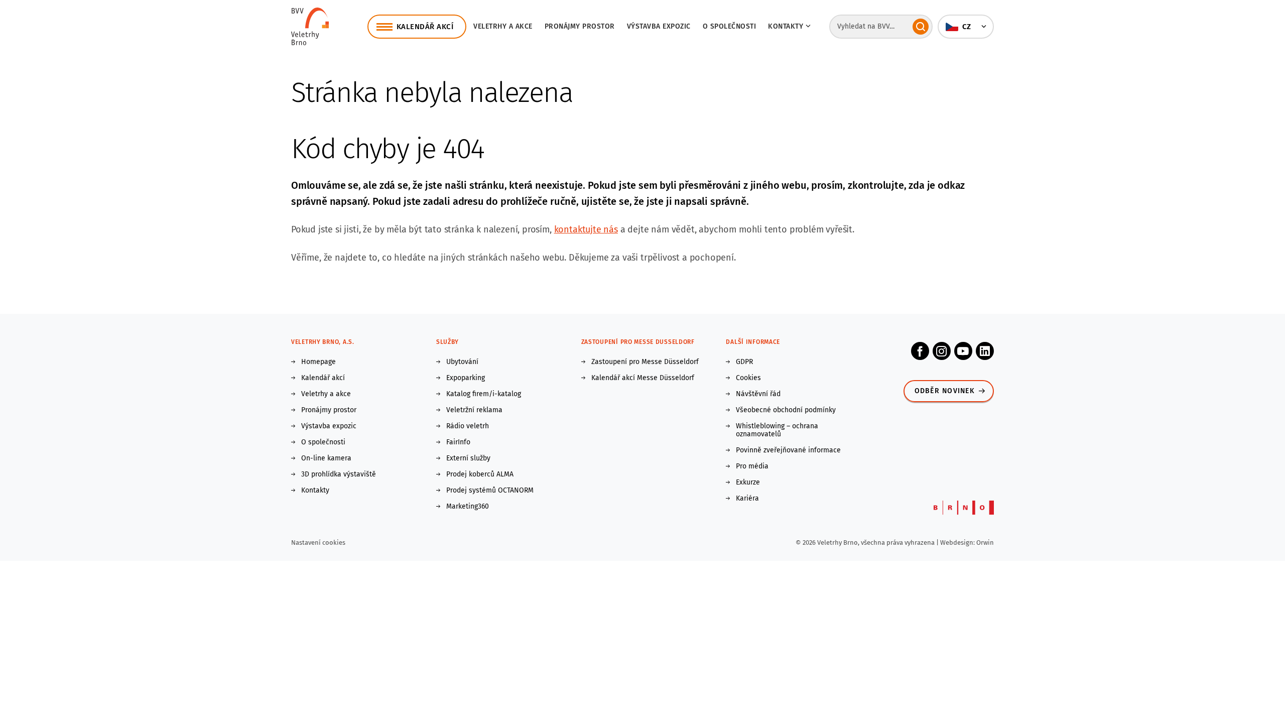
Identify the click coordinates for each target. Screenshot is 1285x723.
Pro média (752, 466)
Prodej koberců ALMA (479, 474)
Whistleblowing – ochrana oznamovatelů (777, 430)
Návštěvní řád (758, 394)
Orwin (985, 542)
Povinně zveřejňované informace (788, 450)
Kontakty (315, 491)
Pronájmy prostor (580, 26)
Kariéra (747, 499)
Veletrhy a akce (503, 26)
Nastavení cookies (318, 542)
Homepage (318, 362)
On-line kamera (326, 458)
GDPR (744, 362)
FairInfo (458, 442)
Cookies (748, 378)
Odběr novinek (945, 391)
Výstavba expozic (659, 26)
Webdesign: (958, 542)
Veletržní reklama (474, 410)
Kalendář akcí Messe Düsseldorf (642, 378)
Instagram (942, 351)
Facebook (920, 351)
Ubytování (462, 362)
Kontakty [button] (785, 26)
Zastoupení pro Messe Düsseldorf (645, 362)
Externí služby (468, 458)
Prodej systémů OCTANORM (490, 491)
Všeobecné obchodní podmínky (786, 410)
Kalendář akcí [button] (425, 26)
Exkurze (748, 482)
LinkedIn (985, 351)
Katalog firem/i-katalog (483, 394)
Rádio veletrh (467, 426)
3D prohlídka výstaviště (338, 474)
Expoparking (465, 378)
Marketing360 (467, 507)
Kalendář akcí (323, 378)
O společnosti (729, 26)
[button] (966, 27)
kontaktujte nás (586, 229)
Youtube (963, 351)
